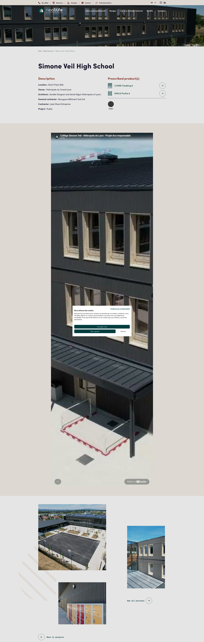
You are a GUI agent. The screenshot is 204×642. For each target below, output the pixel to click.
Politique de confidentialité (120, 308)
